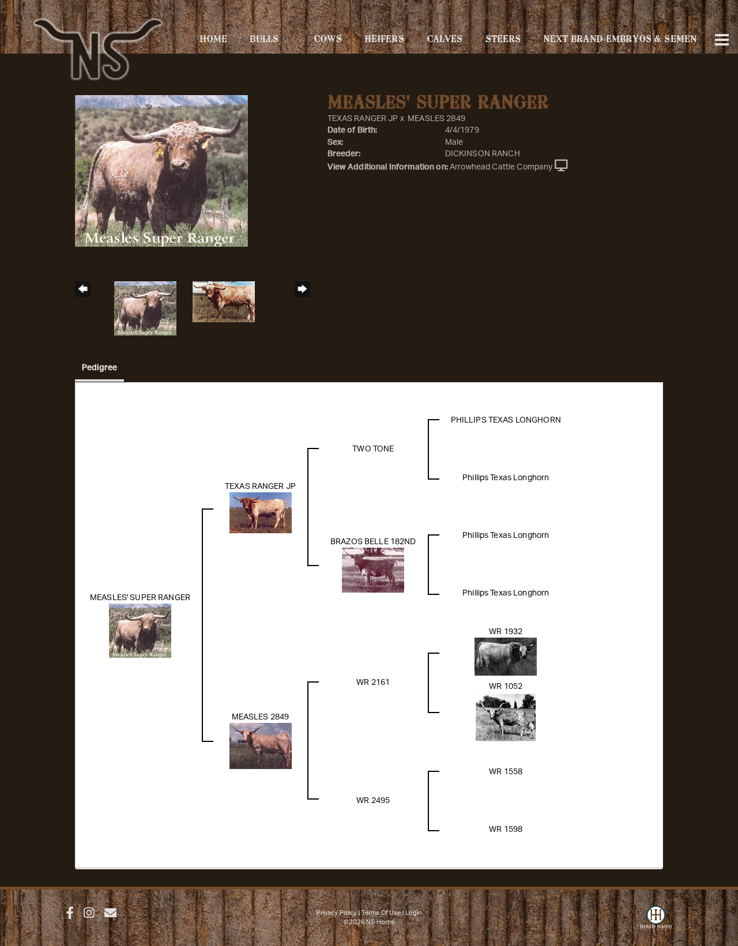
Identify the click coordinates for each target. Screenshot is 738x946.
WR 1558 (505, 772)
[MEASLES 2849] (260, 746)
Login (413, 913)
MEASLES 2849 (436, 119)
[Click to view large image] (161, 171)
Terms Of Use (381, 913)
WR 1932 (505, 632)
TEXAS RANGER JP (362, 119)
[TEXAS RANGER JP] (260, 512)
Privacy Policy (336, 913)
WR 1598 (505, 830)
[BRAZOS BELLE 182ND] (373, 570)
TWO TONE (373, 449)
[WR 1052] (506, 717)
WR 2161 (373, 683)
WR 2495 (373, 801)
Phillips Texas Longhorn (505, 478)
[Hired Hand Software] (656, 923)
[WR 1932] (506, 657)
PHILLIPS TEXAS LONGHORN (506, 420)
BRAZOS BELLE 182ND (373, 542)
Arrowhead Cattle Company (501, 167)
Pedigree (99, 368)
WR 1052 (505, 687)
